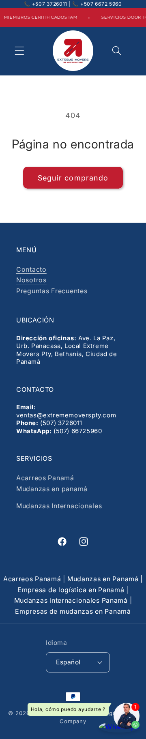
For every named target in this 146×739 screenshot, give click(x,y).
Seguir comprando (73, 178)
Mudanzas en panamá (52, 489)
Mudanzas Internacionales (59, 506)
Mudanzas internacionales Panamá (71, 600)
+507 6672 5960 (101, 4)
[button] (19, 51)
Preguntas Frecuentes (51, 291)
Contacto (31, 269)
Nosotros (31, 280)
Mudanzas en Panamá (103, 579)
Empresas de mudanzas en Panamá (73, 611)
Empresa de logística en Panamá (71, 590)
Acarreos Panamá (45, 478)
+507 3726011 (50, 4)
